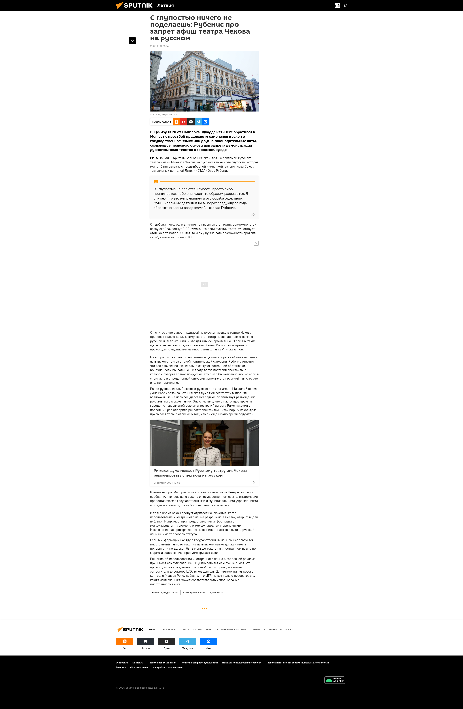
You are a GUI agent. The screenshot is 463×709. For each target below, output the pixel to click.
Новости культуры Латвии (165, 592)
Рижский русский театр (193, 592)
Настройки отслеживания (167, 667)
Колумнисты (273, 629)
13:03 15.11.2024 (159, 46)
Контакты (137, 662)
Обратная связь (139, 667)
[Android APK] (334, 680)
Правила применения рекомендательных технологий (297, 662)
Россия (290, 629)
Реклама (121, 667)
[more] (253, 214)
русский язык (216, 592)
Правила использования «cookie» (241, 662)
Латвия (198, 629)
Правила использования (162, 662)
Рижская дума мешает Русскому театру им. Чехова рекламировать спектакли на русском (200, 472)
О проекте (122, 662)
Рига (186, 629)
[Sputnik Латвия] (135, 10)
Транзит (254, 629)
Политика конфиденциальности (199, 662)
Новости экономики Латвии (226, 629)
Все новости (171, 629)
